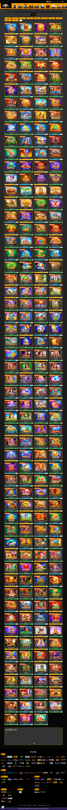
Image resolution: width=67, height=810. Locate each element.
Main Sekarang (11, 28)
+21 (18, 805)
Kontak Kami (35, 805)
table (8, 20)
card (44, 18)
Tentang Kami (29, 805)
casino (15, 18)
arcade (30, 18)
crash (52, 18)
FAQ (48, 805)
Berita (21, 805)
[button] (10, 3)
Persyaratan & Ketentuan (42, 805)
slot (22, 18)
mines (59, 18)
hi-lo (15, 20)
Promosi (24, 805)
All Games (8, 18)
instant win (37, 18)
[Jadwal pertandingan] (48, 1)
